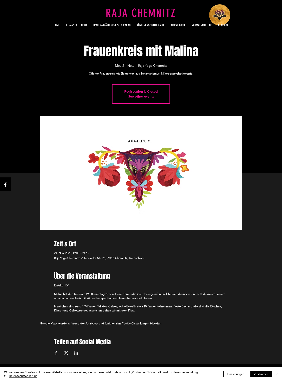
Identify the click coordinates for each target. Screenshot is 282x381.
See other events (141, 96)
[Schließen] (277, 374)
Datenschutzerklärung (23, 376)
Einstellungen (235, 374)
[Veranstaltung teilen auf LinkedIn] (76, 353)
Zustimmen (261, 374)
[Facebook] (5, 185)
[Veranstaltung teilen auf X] (66, 353)
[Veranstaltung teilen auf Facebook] (56, 353)
